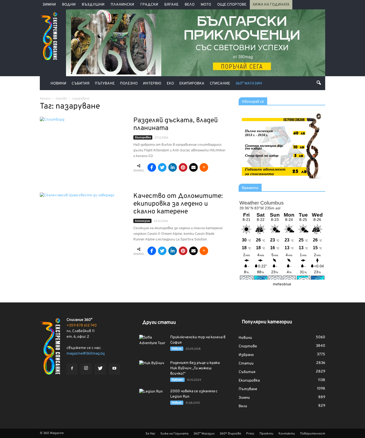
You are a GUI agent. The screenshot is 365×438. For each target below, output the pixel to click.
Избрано (177, 380)
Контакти (286, 434)
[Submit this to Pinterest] (183, 167)
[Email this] (193, 167)
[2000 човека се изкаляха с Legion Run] (152, 398)
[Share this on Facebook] (151, 167)
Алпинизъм (142, 221)
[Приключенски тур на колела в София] (152, 344)
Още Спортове (231, 4)
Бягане (171, 4)
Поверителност (312, 434)
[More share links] (204, 167)
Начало (45, 99)
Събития (81, 83)
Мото (206, 4)
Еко (170, 83)
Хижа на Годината (271, 4)
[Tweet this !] (162, 167)
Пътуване (105, 83)
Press (250, 434)
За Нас (150, 434)
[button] (318, 82)
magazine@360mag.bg (86, 353)
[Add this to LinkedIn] (172, 167)
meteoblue (282, 284)
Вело (190, 4)
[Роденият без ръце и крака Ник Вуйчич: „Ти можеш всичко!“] (152, 369)
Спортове (248, 346)
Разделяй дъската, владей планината (175, 124)
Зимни (49, 4)
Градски (149, 4)
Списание (220, 83)
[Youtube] (114, 369)
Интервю (152, 83)
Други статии (159, 323)
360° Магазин (248, 83)
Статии (246, 363)
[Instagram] (86, 368)
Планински (122, 4)
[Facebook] (72, 369)
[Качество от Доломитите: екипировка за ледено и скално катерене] (83, 224)
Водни (69, 4)
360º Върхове (230, 434)
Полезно (129, 83)
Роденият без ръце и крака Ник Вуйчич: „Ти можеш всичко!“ (195, 368)
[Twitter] (100, 369)
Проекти (266, 434)
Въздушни (93, 4)
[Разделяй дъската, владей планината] (83, 148)
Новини (58, 83)
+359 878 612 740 (82, 325)
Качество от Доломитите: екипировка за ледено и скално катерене (178, 204)
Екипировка (191, 83)
